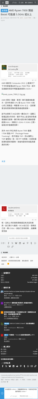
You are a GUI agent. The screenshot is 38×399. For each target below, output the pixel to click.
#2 (35, 220)
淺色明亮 (4, 257)
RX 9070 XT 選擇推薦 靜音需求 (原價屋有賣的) (18, 303)
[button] (3, 2)
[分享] (32, 80)
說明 (31, 261)
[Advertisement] (19, 43)
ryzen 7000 (27, 18)
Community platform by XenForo (19, 375)
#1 (35, 80)
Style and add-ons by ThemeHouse (13, 377)
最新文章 (7, 287)
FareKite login (32, 282)
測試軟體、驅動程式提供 (11, 298)
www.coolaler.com (19, 76)
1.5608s (28, 380)
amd (21, 18)
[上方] (5, 264)
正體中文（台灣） (14, 257)
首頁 (2, 264)
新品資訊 (7, 330)
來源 (3, 161)
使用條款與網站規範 (14, 261)
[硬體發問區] (8, 307)
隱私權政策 (25, 261)
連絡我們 (4, 261)
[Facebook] (2, 384)
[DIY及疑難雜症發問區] (11, 318)
